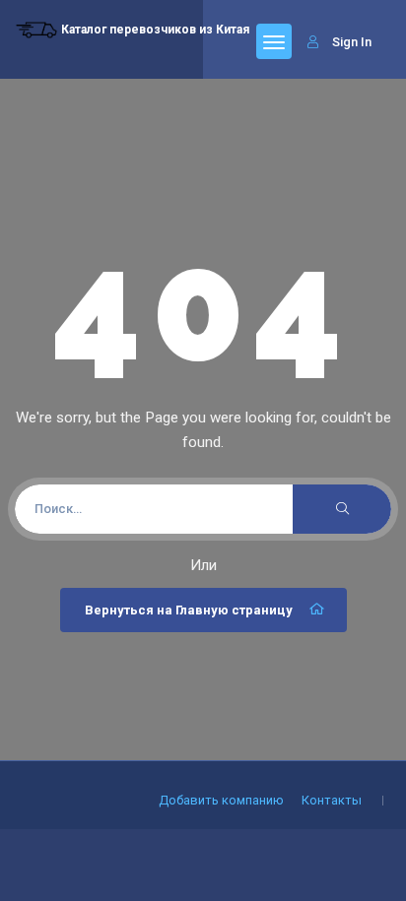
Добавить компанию (221, 800)
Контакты (332, 800)
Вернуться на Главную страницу (189, 610)
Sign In (352, 41)
